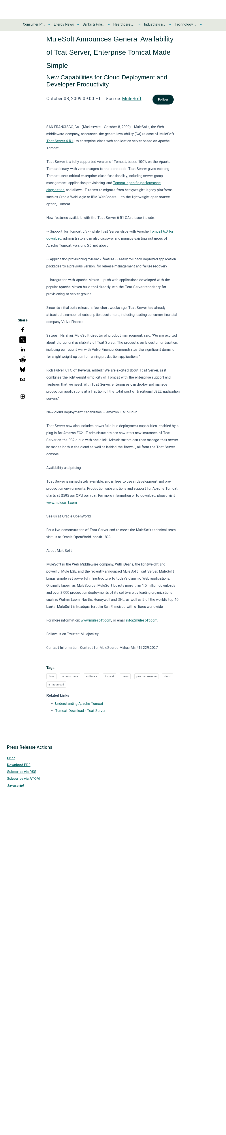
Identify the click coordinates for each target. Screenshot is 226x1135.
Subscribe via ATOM (23, 779)
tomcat (109, 676)
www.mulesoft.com (61, 502)
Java (51, 676)
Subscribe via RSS (21, 772)
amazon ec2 (56, 684)
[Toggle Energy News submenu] (78, 24)
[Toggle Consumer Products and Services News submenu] (49, 24)
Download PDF (18, 765)
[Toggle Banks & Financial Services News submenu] (109, 24)
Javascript (15, 785)
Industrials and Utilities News (155, 24)
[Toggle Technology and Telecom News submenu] (201, 24)
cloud (167, 676)
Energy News (64, 24)
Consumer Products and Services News (34, 24)
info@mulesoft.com (142, 620)
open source (70, 676)
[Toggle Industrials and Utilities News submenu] (170, 24)
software (91, 676)
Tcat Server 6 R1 (59, 141)
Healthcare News (124, 24)
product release (146, 676)
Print (11, 758)
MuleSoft (131, 98)
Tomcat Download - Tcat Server (80, 711)
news (125, 676)
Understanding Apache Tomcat (79, 704)
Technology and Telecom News (186, 24)
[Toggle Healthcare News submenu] (139, 24)
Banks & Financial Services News (94, 24)
